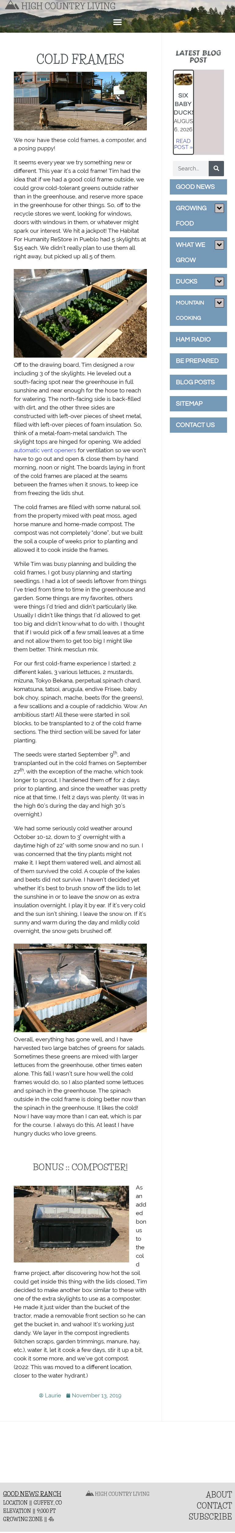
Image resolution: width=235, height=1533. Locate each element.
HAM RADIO (193, 339)
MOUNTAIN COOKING (190, 310)
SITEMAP (189, 403)
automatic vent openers (45, 450)
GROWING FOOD (191, 216)
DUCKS (186, 281)
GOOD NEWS (195, 187)
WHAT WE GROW (190, 252)
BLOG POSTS (195, 382)
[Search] (216, 168)
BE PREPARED (197, 361)
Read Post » (183, 144)
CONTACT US (195, 425)
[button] (118, 22)
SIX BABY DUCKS (185, 104)
